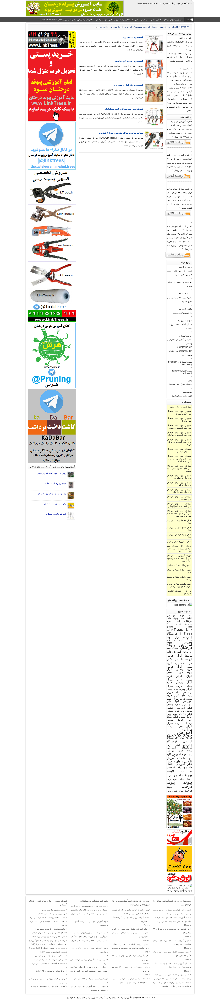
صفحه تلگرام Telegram (182, 371)
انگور (169, 659)
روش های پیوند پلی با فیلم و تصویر (51, 473)
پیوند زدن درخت (175, 790)
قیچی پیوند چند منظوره (133, 37)
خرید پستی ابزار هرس (179, 665)
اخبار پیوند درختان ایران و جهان (179, 535)
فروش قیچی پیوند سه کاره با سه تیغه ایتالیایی (123, 109)
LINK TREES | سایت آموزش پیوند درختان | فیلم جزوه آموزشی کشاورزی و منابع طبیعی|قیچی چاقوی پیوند (106, 997)
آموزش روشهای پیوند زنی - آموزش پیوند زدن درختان (52, 466)
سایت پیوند (186, 737)
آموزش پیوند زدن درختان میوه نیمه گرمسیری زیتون (179, 426)
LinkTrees (175, 629)
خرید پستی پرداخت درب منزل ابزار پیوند (179, 723)
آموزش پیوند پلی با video (55, 483)
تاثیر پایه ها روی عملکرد (56, 514)
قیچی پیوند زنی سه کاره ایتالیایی (129, 61)
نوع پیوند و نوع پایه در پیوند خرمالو (52, 493)
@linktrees (187, 364)
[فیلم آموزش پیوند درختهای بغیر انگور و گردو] (178, 257)
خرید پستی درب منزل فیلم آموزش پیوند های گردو (179, 692)
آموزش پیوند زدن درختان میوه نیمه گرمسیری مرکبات (179, 433)
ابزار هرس (174, 655)
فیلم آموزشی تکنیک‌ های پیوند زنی (179, 765)
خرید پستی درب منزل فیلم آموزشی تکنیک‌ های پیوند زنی (179, 700)
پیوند (187, 782)
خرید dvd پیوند (183, 663)
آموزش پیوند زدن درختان (180, 407)
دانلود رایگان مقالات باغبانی (179, 565)
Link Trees (188, 631)
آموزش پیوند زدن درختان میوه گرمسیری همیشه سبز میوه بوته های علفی (179, 513)
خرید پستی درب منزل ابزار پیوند (179, 685)
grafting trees (179, 627)
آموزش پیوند (179, 642)
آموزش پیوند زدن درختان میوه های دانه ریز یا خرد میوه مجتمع (179, 468)
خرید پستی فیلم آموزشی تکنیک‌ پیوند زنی (179, 707)
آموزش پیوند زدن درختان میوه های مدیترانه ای (179, 476)
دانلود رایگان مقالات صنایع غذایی (179, 571)
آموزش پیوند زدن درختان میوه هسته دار (179, 497)
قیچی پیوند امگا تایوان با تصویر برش (128, 85)
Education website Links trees (179, 624)
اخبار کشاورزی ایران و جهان (179, 541)
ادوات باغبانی (183, 659)
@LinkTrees (186, 373)
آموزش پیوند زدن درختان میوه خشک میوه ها (179, 412)
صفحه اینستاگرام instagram (180, 362)
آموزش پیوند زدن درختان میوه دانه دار (179, 419)
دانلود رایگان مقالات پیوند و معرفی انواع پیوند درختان (179, 585)
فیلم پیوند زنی (175, 779)
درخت (170, 726)
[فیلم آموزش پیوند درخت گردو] (178, 216)
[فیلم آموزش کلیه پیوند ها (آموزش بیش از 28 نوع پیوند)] (178, 145)
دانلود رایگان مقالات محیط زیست (179, 578)
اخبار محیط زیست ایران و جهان (179, 521)
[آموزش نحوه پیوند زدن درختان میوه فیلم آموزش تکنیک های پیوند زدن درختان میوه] (179, 890)
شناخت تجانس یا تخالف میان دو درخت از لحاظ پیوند (121, 133)
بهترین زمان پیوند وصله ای (55, 503)
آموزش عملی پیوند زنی (179, 639)
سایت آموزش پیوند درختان (179, 732)
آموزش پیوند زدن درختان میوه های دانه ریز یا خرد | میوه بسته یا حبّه (179, 459)
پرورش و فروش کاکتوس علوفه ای (179, 592)
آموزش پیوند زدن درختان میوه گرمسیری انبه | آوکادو (179, 504)
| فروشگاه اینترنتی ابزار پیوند (179, 635)
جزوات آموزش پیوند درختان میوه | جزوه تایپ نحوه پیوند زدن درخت (179, 558)
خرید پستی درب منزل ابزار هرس (179, 679)
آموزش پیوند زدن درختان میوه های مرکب (179, 483)
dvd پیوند (173, 621)
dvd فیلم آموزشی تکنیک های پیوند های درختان (179, 618)
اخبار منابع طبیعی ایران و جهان (179, 528)
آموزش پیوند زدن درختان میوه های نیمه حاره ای (179, 490)
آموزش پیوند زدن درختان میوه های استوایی (179, 450)
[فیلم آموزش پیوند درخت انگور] (178, 178)
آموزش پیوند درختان (179, 646)
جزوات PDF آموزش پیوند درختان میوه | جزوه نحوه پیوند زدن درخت (179, 548)
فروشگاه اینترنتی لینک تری (179, 743)
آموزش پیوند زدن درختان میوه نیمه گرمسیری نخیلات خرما (179, 442)
